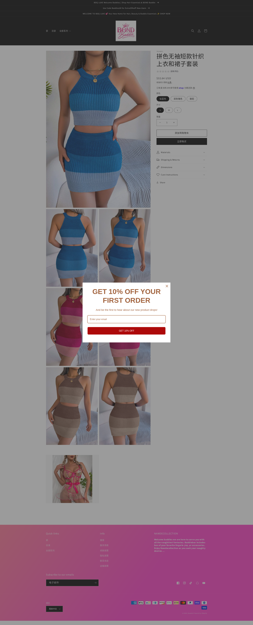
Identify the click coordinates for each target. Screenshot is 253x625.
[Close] (166, 286)
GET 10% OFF (126, 331)
